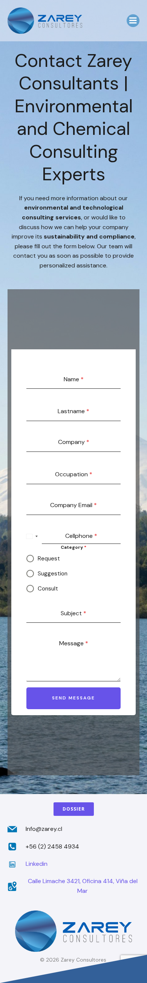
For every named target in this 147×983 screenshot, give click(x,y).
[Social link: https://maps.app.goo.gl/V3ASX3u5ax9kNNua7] (15, 886)
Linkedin (36, 864)
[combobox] (32, 536)
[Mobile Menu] (133, 20)
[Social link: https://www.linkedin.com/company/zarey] (15, 864)
